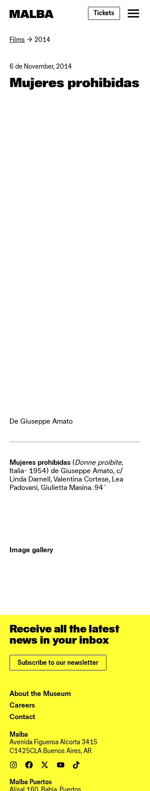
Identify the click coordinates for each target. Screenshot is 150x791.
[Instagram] (13, 765)
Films (17, 40)
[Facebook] (29, 765)
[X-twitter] (44, 765)
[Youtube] (60, 765)
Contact (22, 717)
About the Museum (40, 693)
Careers (22, 705)
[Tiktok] (76, 765)
